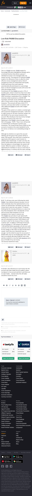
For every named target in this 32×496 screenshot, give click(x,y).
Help (17, 435)
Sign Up (23, 3)
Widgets (3, 433)
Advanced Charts (5, 446)
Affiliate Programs (6, 413)
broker (9, 122)
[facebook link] (2, 466)
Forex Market (4, 376)
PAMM (8, 70)
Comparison (19, 427)
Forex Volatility (5, 378)
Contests (18, 376)
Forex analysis (5, 384)
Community (19, 368)
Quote (11, 155)
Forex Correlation (5, 380)
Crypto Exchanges (6, 423)
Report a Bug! (19, 439)
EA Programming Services (8, 411)
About (17, 441)
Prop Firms (19, 417)
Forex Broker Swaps (21, 407)
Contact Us (19, 437)
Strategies (18, 374)
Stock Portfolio (5, 441)
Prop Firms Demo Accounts (23, 425)
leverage (7, 224)
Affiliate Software (5, 443)
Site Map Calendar (26, 452)
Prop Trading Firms (6, 405)
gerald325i (15, 30)
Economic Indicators (6, 394)
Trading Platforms (6, 419)
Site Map (16, 452)
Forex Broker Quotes (21, 405)
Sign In (15, 3)
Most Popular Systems (22, 372)
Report (28, 155)
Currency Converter (6, 396)
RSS (2, 439)
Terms (3, 452)
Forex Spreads (20, 402)
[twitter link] (7, 466)
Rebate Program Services (8, 417)
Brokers (3, 402)
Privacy (9, 452)
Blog (17, 443)
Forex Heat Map (5, 392)
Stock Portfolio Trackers (7, 427)
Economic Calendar (6, 368)
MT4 (21, 229)
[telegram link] (11, 466)
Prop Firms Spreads (21, 423)
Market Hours (5, 370)
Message (22, 27)
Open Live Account (8, 358)
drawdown (24, 238)
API (2, 437)
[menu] (30, 3)
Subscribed (8, 41)
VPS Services (4, 407)
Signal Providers (5, 409)
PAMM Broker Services (7, 415)
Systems (18, 370)
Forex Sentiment (20, 380)
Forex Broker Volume (21, 409)
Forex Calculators (6, 390)
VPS (24, 125)
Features (3, 435)
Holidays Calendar (6, 374)
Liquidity (3, 388)
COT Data (3, 386)
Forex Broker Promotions (22, 411)
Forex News (4, 382)
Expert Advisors (5, 421)
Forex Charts (19, 378)
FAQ (17, 433)
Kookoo (15, 251)
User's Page (12, 27)
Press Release (19, 413)
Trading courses (5, 425)
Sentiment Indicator (21, 382)
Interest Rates (5, 372)
